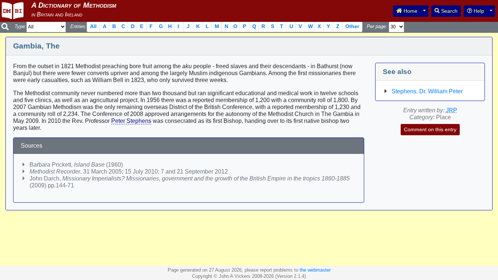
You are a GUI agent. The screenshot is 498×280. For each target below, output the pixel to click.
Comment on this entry (430, 129)
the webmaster (315, 270)
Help (478, 11)
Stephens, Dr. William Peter (427, 91)
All (93, 26)
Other (352, 26)
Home (409, 11)
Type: (20, 26)
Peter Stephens (131, 121)
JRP (451, 110)
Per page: (377, 26)
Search (449, 11)
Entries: (78, 26)
